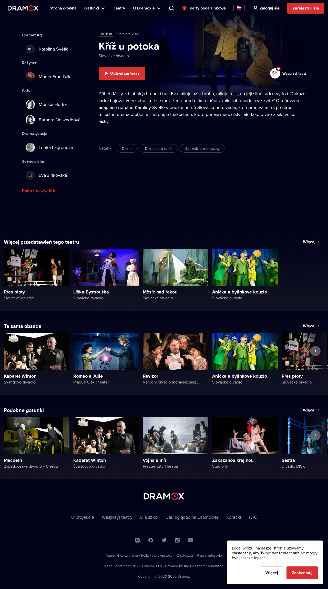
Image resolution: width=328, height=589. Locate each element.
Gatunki (91, 8)
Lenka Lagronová (56, 147)
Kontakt (233, 517)
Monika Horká (53, 104)
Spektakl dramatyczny (202, 148)
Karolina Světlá (48, 49)
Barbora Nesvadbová (59, 119)
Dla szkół (149, 517)
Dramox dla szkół (158, 148)
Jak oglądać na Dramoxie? (192, 517)
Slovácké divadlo (114, 55)
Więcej (309, 242)
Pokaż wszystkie (39, 190)
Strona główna (63, 8)
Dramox (23, 8)
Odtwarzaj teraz (125, 73)
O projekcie (82, 517)
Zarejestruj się (306, 8)
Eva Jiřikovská (47, 175)
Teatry (119, 8)
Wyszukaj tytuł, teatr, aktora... (172, 8)
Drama (127, 148)
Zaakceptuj (302, 573)
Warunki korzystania (122, 555)
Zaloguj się (270, 8)
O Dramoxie (144, 8)
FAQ (253, 517)
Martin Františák (54, 76)
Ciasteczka (185, 555)
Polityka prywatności (157, 555)
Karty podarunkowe (208, 8)
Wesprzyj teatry (117, 517)
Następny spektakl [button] (315, 363)
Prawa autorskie (209, 555)
